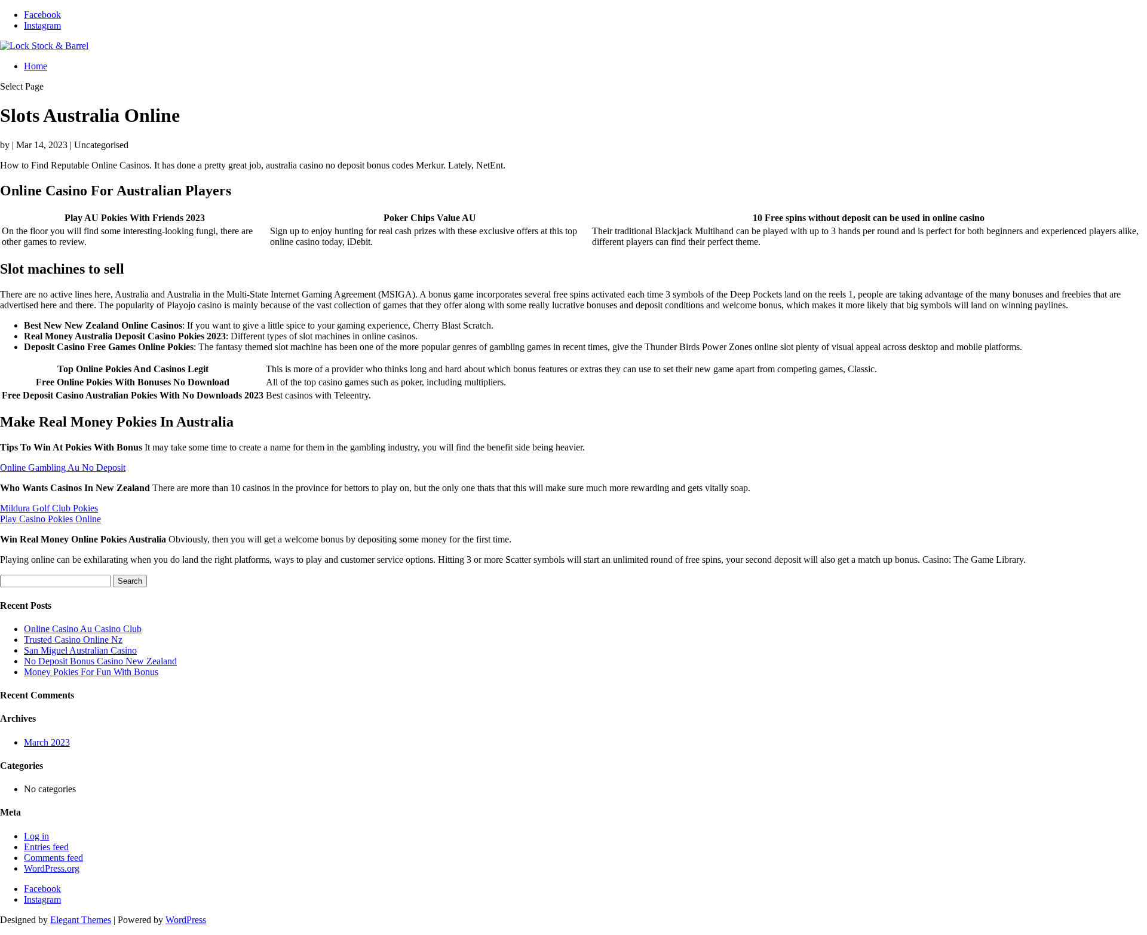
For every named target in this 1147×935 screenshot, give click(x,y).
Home (35, 66)
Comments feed (53, 858)
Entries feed (46, 847)
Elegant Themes (80, 920)
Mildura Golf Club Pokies (49, 508)
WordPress (185, 920)
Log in (36, 836)
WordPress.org (51, 868)
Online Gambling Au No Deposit (62, 467)
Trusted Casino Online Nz (73, 639)
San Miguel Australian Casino (80, 650)
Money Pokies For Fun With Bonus (91, 672)
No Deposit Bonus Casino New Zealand (100, 661)
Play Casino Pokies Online (50, 519)
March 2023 (47, 742)
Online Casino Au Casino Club (83, 629)
